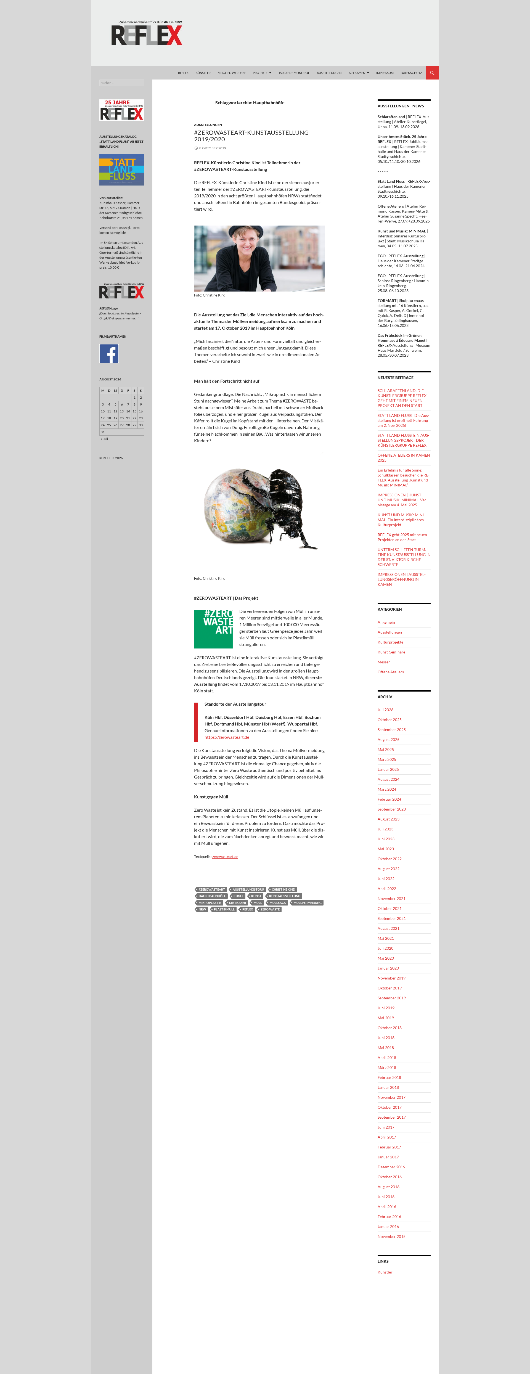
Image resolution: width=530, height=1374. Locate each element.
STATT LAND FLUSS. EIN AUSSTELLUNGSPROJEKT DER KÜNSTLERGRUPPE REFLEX (403, 440)
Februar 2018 (389, 1077)
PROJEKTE (260, 73)
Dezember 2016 (391, 1166)
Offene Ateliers (391, 671)
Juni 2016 (386, 1196)
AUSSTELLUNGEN (329, 73)
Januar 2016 (388, 1226)
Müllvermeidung (308, 902)
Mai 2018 (386, 1047)
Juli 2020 (385, 948)
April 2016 (387, 1206)
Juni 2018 (386, 1037)
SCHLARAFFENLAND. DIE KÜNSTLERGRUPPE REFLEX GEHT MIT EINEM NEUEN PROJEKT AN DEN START (402, 398)
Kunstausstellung (284, 896)
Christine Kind (283, 889)
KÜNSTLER (203, 73)
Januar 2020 (388, 968)
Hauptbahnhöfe (212, 896)
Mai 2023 (386, 848)
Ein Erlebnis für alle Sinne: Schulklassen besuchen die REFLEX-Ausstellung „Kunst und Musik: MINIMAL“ (404, 477)
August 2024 (388, 779)
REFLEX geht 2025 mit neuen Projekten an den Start (402, 537)
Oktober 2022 (390, 858)
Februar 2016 (389, 1216)
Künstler (385, 1272)
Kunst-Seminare (391, 652)
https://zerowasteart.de (227, 737)
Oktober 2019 (390, 988)
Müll (258, 902)
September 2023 (392, 809)
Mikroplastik (210, 902)
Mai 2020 (386, 958)
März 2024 (387, 789)
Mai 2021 (386, 938)
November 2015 (392, 1236)
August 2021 (388, 928)
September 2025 (392, 729)
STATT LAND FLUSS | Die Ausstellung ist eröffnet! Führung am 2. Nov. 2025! (403, 420)
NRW (202, 909)
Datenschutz (411, 73)
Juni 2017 (386, 1127)
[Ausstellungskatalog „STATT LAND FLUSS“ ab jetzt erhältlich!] (121, 169)
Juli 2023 (385, 829)
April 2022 (387, 888)
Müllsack (278, 902)
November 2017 (392, 1097)
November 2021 (392, 898)
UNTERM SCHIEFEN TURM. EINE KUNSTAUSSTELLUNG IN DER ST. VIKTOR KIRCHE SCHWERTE (404, 557)
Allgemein (386, 622)
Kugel (238, 896)
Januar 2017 (388, 1157)
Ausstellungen (208, 125)
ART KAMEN (357, 73)
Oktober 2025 (390, 719)
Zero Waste (270, 909)
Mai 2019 (386, 1017)
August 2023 (388, 819)
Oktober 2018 (390, 1027)
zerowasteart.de (225, 856)
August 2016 (388, 1186)
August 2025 (388, 739)
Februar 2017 (389, 1147)
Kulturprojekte (390, 642)
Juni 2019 (386, 1007)
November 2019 (392, 978)
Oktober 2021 (390, 908)
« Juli (104, 439)
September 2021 (392, 918)
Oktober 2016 (390, 1176)
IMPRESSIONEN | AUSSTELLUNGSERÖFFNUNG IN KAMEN (402, 579)
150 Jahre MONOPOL (294, 73)
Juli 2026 (385, 709)
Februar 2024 (389, 799)
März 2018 (387, 1067)
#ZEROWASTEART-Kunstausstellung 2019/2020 (251, 136)
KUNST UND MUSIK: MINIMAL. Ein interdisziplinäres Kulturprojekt (401, 519)
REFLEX (183, 73)
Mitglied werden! (232, 73)
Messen (384, 662)
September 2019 (392, 998)
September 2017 (392, 1117)
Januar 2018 (388, 1087)
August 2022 (388, 868)
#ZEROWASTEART (212, 889)
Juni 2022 (386, 878)
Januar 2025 (388, 769)
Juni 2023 (386, 838)
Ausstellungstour (248, 889)
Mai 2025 (386, 749)
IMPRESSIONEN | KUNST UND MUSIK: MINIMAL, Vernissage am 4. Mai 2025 (403, 500)
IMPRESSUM (385, 73)
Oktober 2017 (390, 1107)
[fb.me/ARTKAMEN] (109, 353)
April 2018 (387, 1057)
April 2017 (387, 1137)
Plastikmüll (224, 909)
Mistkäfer (237, 902)
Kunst (256, 896)
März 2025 (387, 759)
